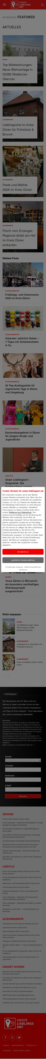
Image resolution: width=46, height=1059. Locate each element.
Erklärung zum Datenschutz (20, 512)
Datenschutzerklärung (32, 567)
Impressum (23, 569)
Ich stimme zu (23, 551)
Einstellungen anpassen (14, 567)
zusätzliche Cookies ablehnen (23, 560)
